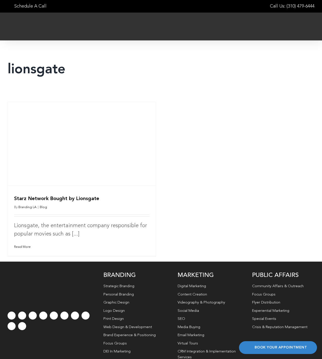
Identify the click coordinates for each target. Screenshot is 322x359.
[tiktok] (43, 316)
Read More (22, 247)
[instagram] (33, 316)
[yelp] (86, 316)
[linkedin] (64, 316)
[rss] (75, 316)
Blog (43, 207)
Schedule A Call (30, 6)
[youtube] (54, 316)
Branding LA (27, 207)
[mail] (12, 326)
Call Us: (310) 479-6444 (292, 6)
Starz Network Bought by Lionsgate (56, 198)
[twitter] (22, 316)
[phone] (22, 326)
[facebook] (12, 316)
